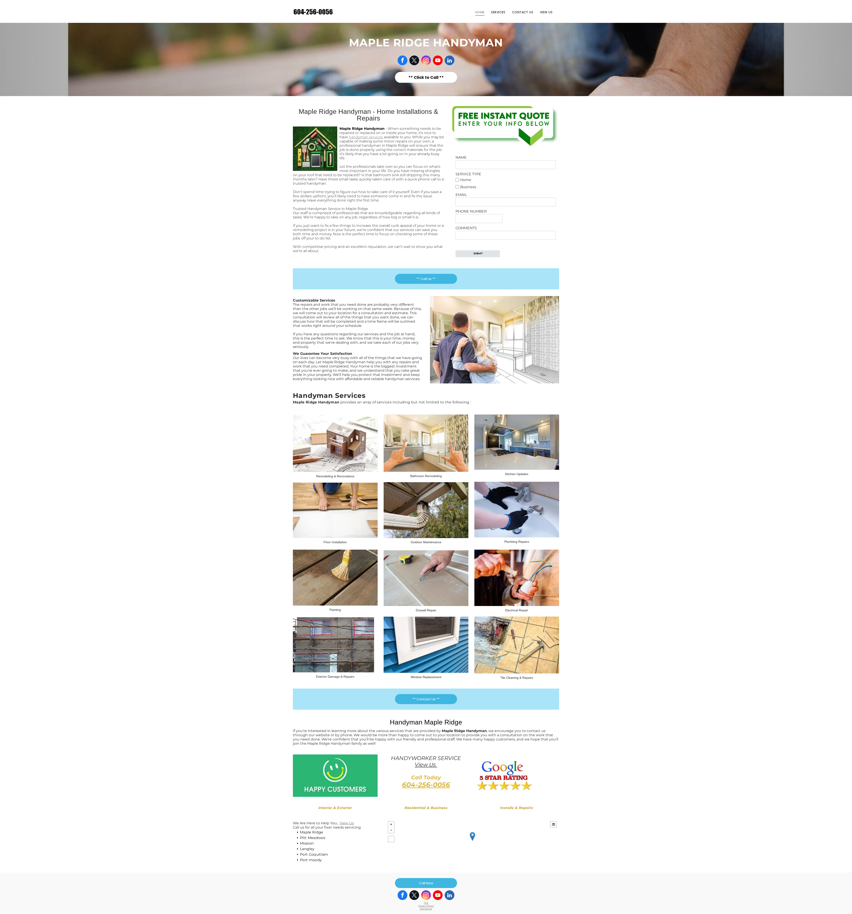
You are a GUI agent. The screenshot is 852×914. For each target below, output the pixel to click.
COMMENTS (466, 228)
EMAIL (461, 195)
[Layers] (553, 824)
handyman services (366, 137)
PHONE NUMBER (471, 211)
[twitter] (414, 60)
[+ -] (472, 841)
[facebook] (402, 60)
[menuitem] (480, 12)
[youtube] (438, 60)
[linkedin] (449, 60)
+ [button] (391, 824)
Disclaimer (426, 908)
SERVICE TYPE (468, 174)
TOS (426, 903)
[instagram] (426, 60)
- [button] (391, 830)
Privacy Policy (426, 905)
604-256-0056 (426, 785)
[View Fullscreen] (391, 839)
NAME (461, 157)
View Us (425, 764)
